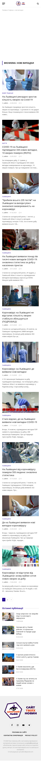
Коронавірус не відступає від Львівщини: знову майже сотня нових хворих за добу (19, 575)
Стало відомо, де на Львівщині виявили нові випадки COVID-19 (19, 420)
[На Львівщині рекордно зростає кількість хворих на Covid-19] (20, 80)
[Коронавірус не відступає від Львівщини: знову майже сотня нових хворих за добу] (20, 556)
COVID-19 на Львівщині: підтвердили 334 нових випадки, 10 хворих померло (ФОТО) (19, 149)
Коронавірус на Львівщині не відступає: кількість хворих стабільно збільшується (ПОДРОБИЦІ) (18, 317)
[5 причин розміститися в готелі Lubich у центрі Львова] (8, 657)
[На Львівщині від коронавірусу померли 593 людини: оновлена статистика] (20, 452)
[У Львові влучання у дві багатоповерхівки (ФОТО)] (8, 669)
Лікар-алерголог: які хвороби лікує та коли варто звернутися (27, 616)
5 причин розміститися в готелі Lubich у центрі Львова (27, 656)
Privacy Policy (31, 735)
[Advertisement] (20, 35)
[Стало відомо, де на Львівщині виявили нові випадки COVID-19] (20, 402)
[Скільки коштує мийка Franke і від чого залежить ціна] (8, 646)
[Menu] (3, 3)
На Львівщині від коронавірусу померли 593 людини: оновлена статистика (19, 472)
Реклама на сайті (19, 732)
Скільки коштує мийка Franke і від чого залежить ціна (27, 644)
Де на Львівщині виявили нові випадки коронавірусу (18, 524)
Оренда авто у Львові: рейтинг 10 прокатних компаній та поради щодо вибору (26, 630)
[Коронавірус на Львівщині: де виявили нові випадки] (20, 352)
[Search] (38, 3)
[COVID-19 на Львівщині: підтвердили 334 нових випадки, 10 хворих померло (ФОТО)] (20, 130)
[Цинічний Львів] (20, 3)
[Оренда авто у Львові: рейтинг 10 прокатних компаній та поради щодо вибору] (8, 630)
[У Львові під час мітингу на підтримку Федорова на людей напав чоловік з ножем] (8, 681)
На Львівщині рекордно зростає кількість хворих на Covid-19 (19, 98)
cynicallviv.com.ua (32, 743)
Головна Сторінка (7, 10)
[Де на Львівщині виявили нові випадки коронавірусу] (20, 505)
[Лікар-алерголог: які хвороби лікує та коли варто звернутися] (8, 616)
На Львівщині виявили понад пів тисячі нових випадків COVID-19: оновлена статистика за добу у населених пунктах (20, 261)
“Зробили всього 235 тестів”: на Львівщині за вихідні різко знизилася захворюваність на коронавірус (19, 205)
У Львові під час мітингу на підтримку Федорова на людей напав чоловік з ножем (26, 682)
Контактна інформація (13, 735)
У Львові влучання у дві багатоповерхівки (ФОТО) (25, 668)
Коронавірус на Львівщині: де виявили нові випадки (18, 370)
